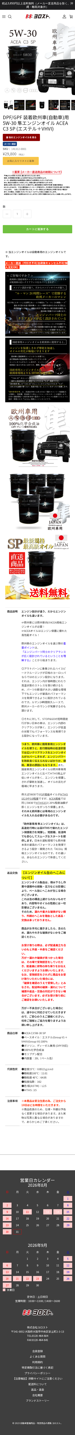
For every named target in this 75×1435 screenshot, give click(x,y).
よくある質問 (37, 1356)
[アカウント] (63, 16)
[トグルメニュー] (4, 16)
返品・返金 (37, 1389)
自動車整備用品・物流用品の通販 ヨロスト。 (41, 1423)
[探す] (11, 16)
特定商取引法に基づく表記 (37, 1367)
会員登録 (37, 1351)
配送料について (37, 1384)
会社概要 (37, 1395)
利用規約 (37, 1362)
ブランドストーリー (37, 1400)
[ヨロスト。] (37, 16)
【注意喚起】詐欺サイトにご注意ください (37, 1378)
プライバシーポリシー (37, 1373)
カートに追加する (37, 229)
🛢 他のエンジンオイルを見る (21, 137)
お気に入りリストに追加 (20, 161)
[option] (37, 60)
